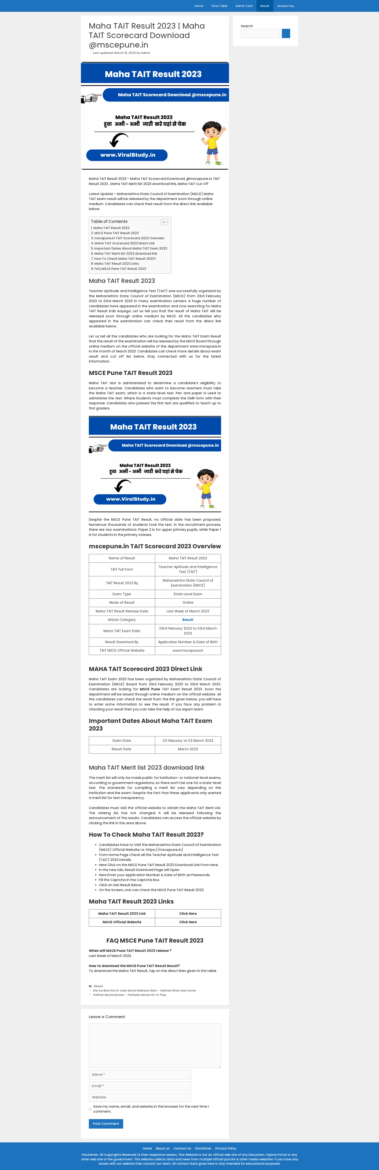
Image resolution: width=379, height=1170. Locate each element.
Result (264, 6)
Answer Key (285, 6)
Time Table (219, 6)
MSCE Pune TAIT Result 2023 (116, 233)
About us (163, 1148)
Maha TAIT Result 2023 (111, 228)
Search (247, 26)
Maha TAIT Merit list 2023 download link (125, 253)
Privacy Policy (225, 1148)
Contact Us (182, 1148)
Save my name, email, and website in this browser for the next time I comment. (151, 1109)
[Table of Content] (164, 222)
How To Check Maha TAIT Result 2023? (125, 258)
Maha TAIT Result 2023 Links (116, 263)
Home (198, 6)
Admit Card (243, 6)
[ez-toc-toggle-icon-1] (162, 222)
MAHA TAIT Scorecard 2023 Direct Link (125, 243)
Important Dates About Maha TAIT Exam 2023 (130, 248)
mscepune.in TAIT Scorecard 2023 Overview (129, 238)
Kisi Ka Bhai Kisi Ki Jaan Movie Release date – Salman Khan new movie (144, 990)
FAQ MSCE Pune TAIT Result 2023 (120, 268)
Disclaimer (203, 1148)
